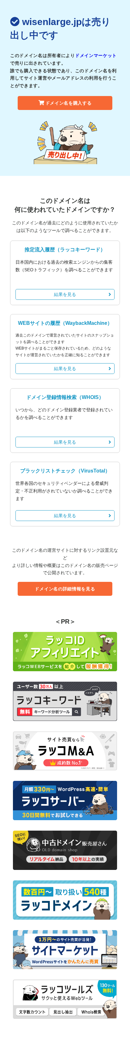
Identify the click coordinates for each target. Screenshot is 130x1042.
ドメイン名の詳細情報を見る (65, 588)
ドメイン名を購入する (68, 103)
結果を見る (65, 294)
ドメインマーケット (96, 55)
